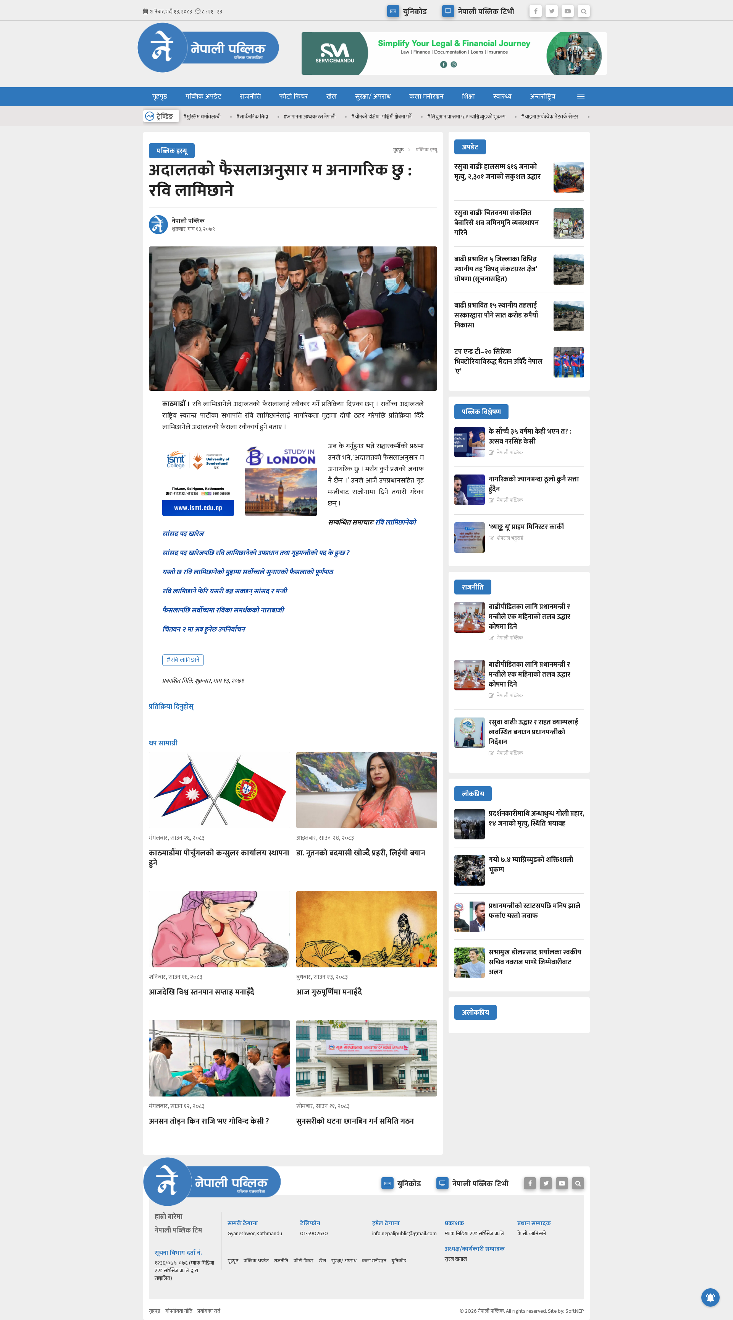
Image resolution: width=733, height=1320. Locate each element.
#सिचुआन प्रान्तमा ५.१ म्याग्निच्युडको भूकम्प (439, 116)
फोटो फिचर (293, 96)
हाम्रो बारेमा (168, 1217)
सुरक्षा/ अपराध (373, 96)
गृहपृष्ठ (159, 96)
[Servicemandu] (451, 77)
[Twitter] (552, 9)
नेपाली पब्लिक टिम (178, 1231)
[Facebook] (536, 9)
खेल (331, 96)
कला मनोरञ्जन (426, 96)
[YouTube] (568, 9)
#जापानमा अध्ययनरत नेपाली (282, 116)
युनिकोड (399, 1261)
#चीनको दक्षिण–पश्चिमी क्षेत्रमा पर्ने (354, 116)
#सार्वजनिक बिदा (225, 116)
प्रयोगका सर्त (208, 1311)
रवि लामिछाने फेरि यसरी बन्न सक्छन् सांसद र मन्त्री (224, 591)
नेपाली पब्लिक (188, 221)
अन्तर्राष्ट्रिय (542, 96)
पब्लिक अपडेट (203, 96)
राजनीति (250, 96)
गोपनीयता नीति (178, 1311)
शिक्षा (468, 96)
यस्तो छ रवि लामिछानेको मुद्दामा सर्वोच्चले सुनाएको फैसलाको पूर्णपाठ (247, 572)
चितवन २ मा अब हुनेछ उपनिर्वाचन (203, 629)
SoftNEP (574, 1311)
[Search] (584, 9)
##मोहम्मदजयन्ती (584, 116)
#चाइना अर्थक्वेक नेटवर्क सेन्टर (522, 116)
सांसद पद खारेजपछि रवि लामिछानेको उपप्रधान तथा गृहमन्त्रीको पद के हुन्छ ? (256, 553)
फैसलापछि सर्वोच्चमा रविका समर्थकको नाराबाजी (223, 610)
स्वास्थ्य (502, 96)
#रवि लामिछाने (183, 660)
